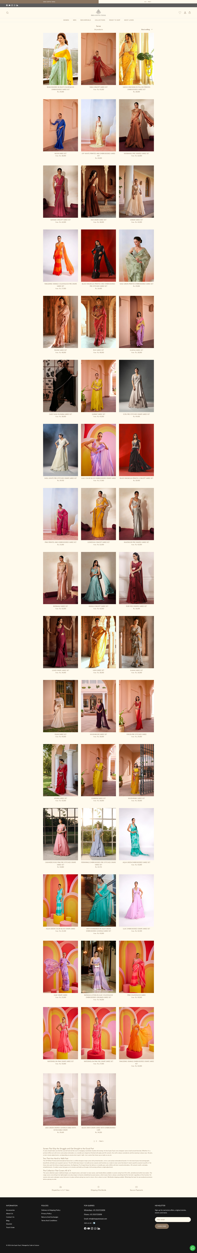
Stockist (9, 1224)
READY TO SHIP (114, 20)
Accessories (10, 1210)
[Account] (184, 12)
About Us (9, 1213)
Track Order (10, 1227)
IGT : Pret (147, 1)
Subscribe (162, 1226)
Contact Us (10, 1217)
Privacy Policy (46, 1213)
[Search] (7, 12)
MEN (74, 20)
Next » (101, 1141)
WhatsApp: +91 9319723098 (94, 1210)
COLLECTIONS (100, 20)
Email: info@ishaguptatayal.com (95, 1219)
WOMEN (66, 20)
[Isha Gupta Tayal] (98, 12)
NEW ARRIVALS (85, 20)
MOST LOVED (129, 20)
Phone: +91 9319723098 (93, 1214)
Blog (7, 1220)
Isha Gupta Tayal (49, 1)
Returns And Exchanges (49, 1217)
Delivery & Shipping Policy (50, 1210)
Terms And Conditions (49, 1220)
